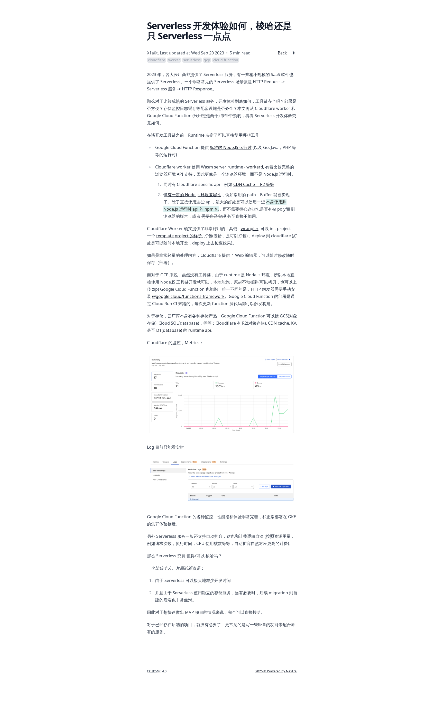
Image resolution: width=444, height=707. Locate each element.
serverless (192, 60)
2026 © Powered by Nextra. (276, 671)
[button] (293, 52)
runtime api (199, 330)
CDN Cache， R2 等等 (253, 184)
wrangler (249, 228)
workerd (254, 167)
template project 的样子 (179, 236)
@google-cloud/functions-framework (188, 296)
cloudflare (156, 60)
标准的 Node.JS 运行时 (231, 147)
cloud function (225, 60)
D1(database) (169, 330)
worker (174, 60)
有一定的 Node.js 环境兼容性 (194, 194)
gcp (207, 60)
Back (282, 53)
